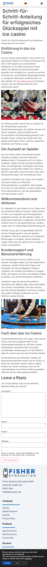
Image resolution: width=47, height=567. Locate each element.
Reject (17, 563)
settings (28, 559)
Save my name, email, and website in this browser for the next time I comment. (20, 454)
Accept (7, 563)
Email (4, 431)
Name (4, 422)
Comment (6, 391)
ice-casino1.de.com (25, 81)
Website (4, 441)
